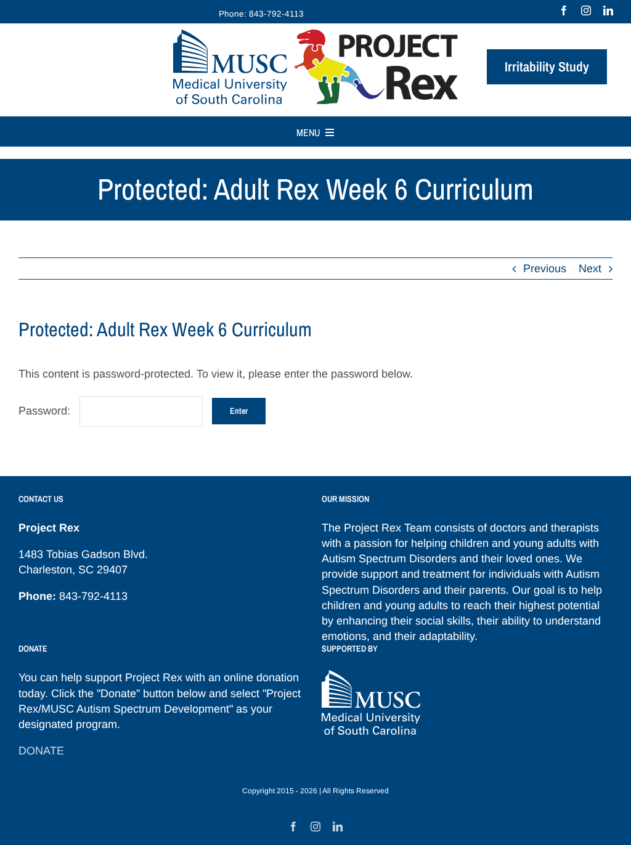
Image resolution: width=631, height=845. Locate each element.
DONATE (41, 751)
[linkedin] (608, 10)
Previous (544, 268)
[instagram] (586, 10)
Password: (45, 411)
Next (590, 268)
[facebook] (564, 10)
